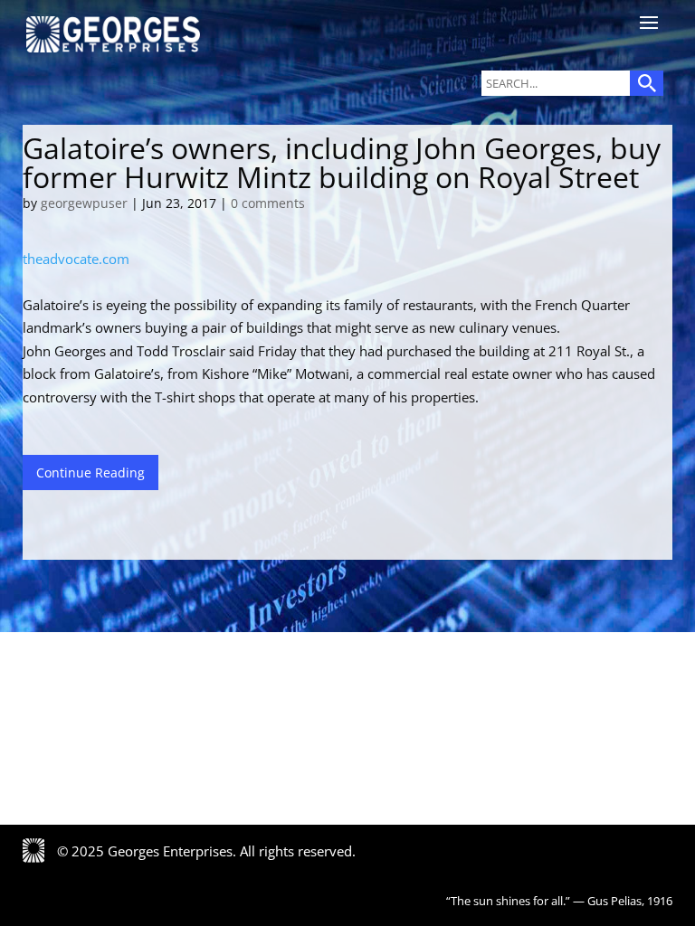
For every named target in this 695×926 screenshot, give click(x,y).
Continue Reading (90, 472)
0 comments (268, 203)
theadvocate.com (76, 259)
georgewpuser (84, 203)
